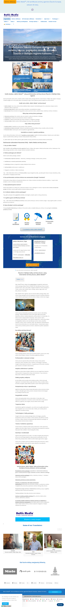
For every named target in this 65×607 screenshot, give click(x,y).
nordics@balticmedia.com (39, 253)
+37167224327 (21, 254)
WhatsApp (27, 254)
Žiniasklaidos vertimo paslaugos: (22, 470)
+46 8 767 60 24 (42, 250)
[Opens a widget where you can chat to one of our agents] (60, 604)
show (22, 279)
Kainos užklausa (10, 2)
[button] (32, 519)
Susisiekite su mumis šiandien (28, 135)
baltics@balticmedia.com (18, 257)
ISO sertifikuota (16, 223)
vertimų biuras (33, 284)
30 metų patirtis (27, 223)
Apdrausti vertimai (38, 223)
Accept (5, 603)
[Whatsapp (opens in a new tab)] (32, 10)
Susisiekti (55, 592)
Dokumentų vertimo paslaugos (22, 475)
